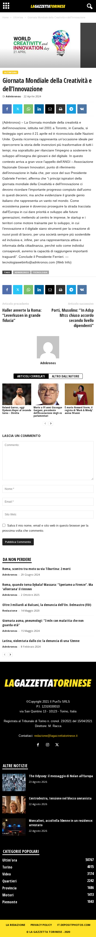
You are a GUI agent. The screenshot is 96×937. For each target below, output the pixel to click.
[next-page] (50, 423)
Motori (8, 895)
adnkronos (22, 272)
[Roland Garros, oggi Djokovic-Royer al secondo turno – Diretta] (16, 394)
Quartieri (9, 881)
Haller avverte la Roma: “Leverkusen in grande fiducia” (21, 315)
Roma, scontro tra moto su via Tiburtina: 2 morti (36, 569)
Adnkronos (13, 96)
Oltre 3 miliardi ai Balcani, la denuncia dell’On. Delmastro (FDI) (46, 605)
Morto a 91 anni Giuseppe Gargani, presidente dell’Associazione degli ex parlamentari (48, 411)
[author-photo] (48, 347)
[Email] (50, 109)
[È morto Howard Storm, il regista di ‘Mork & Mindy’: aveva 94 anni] (79, 394)
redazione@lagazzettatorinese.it (56, 735)
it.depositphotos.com (73, 925)
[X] (17, 109)
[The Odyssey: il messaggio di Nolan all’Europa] (14, 782)
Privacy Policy (41, 925)
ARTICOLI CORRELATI (31, 376)
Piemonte (9, 901)
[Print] (60, 109)
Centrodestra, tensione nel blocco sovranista (60, 798)
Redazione (9, 610)
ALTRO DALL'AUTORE (65, 376)
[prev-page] (45, 423)
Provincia (9, 888)
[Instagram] (48, 745)
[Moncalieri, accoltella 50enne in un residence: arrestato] (14, 827)
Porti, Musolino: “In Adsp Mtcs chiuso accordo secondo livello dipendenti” (72, 318)
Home (5, 17)
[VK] (82, 109)
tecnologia (40, 272)
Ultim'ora (18, 17)
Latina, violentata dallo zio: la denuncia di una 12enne (40, 641)
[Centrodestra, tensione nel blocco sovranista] (14, 804)
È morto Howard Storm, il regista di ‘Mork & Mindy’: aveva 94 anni (79, 410)
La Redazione (15, 925)
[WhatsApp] (28, 109)
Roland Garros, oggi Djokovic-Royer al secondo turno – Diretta (16, 410)
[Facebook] (7, 109)
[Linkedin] (39, 109)
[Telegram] (71, 109)
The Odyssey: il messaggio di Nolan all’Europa (61, 776)
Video (6, 874)
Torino (7, 867)
